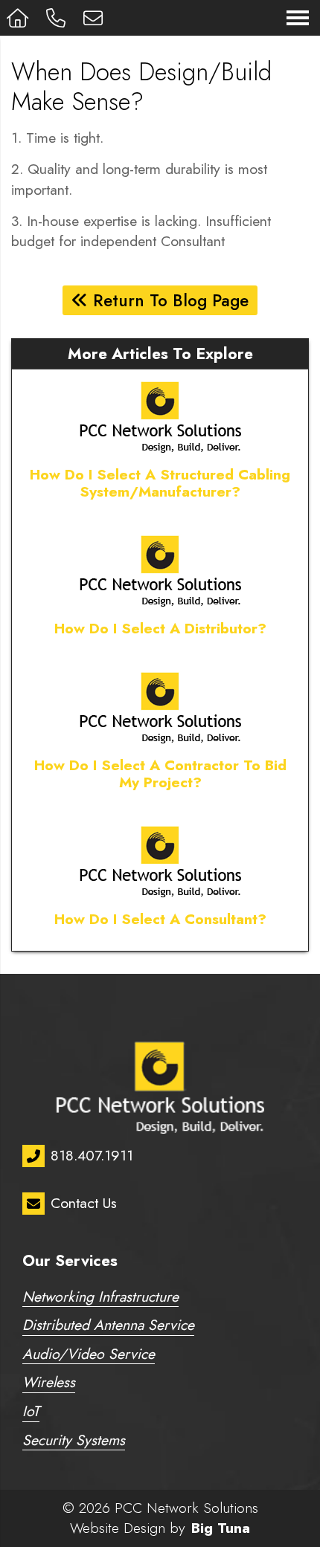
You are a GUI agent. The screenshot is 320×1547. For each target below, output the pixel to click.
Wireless (48, 1383)
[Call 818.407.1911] (58, 17)
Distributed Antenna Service (108, 1326)
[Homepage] (19, 17)
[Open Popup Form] (95, 17)
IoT (30, 1412)
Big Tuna (220, 1527)
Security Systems (73, 1441)
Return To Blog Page (168, 300)
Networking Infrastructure (100, 1298)
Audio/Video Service (88, 1355)
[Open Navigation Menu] (298, 18)
